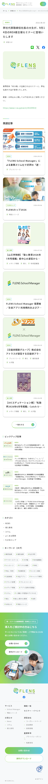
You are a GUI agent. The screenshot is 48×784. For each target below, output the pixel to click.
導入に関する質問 (20, 599)
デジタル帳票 (23, 565)
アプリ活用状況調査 (27, 587)
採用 (33, 599)
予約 (35, 565)
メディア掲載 (10, 587)
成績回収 (22, 571)
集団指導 (9, 554)
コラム (8, 593)
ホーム (5, 11)
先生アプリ (21, 576)
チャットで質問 (36, 576)
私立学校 (32, 554)
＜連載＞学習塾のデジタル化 (26, 593)
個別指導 (21, 554)
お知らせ (13, 11)
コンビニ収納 (35, 571)
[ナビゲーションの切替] (43, 4)
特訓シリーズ (22, 604)
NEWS (7, 22)
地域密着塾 (37, 560)
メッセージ (10, 565)
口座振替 (9, 576)
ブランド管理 (10, 582)
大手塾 (26, 560)
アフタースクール (12, 560)
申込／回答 (10, 571)
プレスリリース (26, 582)
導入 (7, 599)
